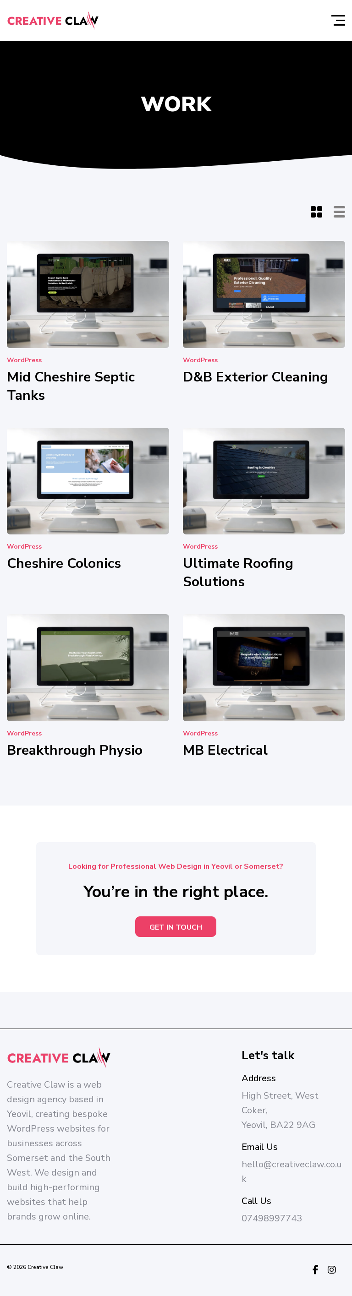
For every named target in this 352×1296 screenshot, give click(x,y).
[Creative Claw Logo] (53, 20)
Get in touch (175, 927)
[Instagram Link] (332, 1270)
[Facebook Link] (316, 1270)
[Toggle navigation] (338, 21)
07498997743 (272, 1218)
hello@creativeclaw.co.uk (292, 1171)
